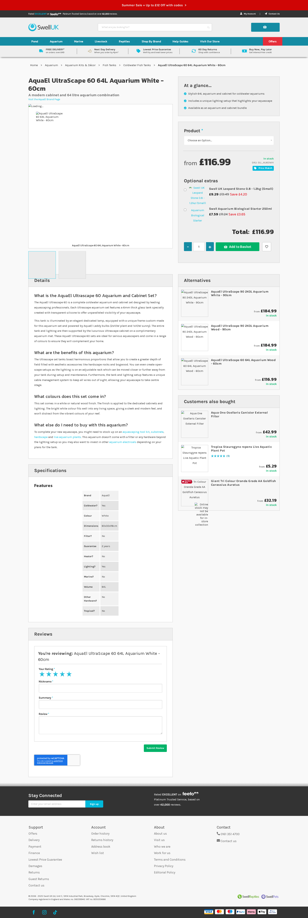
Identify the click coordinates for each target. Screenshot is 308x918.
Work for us (162, 853)
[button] (42, 265)
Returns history (102, 840)
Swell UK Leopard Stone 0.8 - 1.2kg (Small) (241, 188)
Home (34, 65)
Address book (100, 847)
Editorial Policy (164, 872)
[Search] (208, 27)
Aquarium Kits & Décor (80, 65)
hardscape (41, 437)
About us (160, 834)
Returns (34, 872)
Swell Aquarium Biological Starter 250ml (240, 208)
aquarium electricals (122, 442)
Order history (100, 834)
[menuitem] (35, 41)
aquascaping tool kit (136, 432)
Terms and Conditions (170, 860)
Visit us (159, 840)
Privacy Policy (163, 866)
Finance (34, 853)
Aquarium (52, 65)
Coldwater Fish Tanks (137, 65)
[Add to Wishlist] (266, 246)
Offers (33, 834)
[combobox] (151, 27)
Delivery (34, 840)
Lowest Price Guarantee (45, 860)
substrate (157, 432)
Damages (35, 866)
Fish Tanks (110, 65)
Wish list (97, 853)
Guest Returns (39, 879)
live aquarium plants (67, 437)
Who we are (162, 847)
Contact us (36, 885)
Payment (35, 847)
